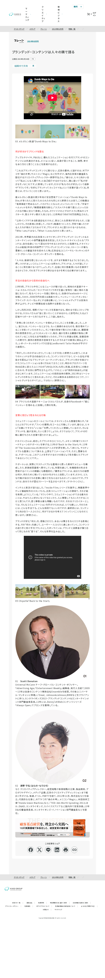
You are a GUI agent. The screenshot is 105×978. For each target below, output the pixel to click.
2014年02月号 (57, 29)
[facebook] (31, 850)
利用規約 (29, 906)
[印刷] (66, 850)
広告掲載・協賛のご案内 (82, 903)
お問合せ (47, 909)
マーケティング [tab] (27, 14)
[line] (48, 850)
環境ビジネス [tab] (59, 14)
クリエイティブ (19, 29)
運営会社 (31, 903)
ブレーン (43, 29)
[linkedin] (57, 850)
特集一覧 (71, 29)
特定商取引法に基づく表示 (60, 903)
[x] (39, 850)
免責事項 (42, 903)
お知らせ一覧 (17, 903)
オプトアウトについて (44, 906)
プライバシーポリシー (13, 906)
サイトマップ (58, 909)
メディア (32, 29)
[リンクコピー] (74, 850)
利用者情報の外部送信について (66, 906)
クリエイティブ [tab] (43, 14)
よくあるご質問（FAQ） (89, 906)
